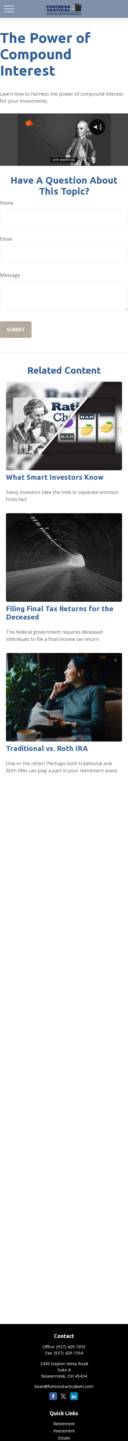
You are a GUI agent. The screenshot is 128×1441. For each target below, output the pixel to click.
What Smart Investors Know (55, 477)
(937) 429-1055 (70, 1346)
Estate (64, 1438)
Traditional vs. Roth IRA (47, 748)
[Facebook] (53, 1396)
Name (6, 203)
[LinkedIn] (74, 1396)
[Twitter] (64, 1396)
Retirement (64, 1423)
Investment (64, 1431)
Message (10, 275)
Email (6, 239)
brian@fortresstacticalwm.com (64, 1386)
